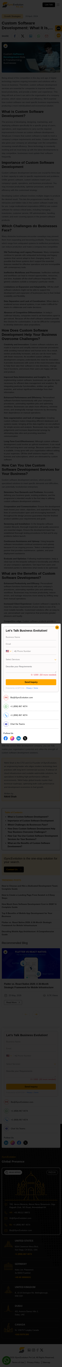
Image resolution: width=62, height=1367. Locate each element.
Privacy (29, 688)
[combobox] (31, 660)
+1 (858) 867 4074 (18, 706)
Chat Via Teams (17, 724)
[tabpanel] (31, 659)
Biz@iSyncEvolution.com (21, 697)
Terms (36, 688)
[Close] (57, 627)
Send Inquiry (31, 682)
